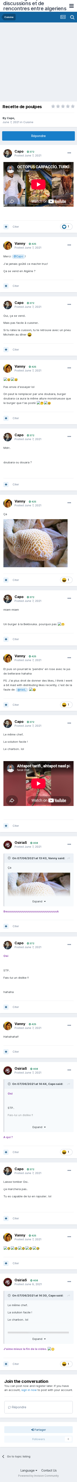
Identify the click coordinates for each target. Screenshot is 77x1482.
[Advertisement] (38, 63)
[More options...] (69, 153)
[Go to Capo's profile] (7, 153)
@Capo (18, 256)
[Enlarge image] (35, 543)
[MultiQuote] (6, 226)
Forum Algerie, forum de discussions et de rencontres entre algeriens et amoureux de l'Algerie (34, 6)
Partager (40, 1429)
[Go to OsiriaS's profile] (7, 845)
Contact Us (49, 1470)
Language (28, 1470)
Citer (16, 226)
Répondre (38, 136)
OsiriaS (21, 842)
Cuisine (28, 122)
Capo (10, 118)
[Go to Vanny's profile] (7, 245)
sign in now (29, 1390)
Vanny (20, 243)
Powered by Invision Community (38, 1475)
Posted (28, 155)
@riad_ (22, 689)
